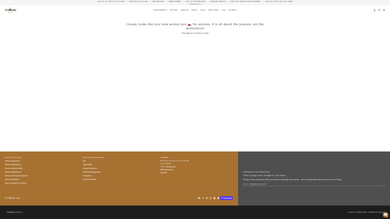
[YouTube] (218, 198)
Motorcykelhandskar (14, 168)
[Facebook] (199, 198)
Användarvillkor (89, 179)
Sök (84, 161)
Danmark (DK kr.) (195, 4)
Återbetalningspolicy (92, 172)
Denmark (163, 172)
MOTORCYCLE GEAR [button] (13, 158)
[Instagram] (211, 198)
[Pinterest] (207, 198)
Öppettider (87, 164)
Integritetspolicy (90, 168)
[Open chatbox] (385, 215)
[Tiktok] (203, 198)
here (188, 33)
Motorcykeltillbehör (13, 172)
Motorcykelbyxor (12, 179)
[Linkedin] (214, 198)
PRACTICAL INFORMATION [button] (93, 158)
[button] (160, 10)
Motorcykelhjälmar (13, 164)
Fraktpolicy (87, 175)
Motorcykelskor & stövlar (15, 183)
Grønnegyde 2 (171, 167)
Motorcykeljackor (12, 161)
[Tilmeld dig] (382, 184)
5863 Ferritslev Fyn (166, 170)
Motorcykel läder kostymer (16, 175)
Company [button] (164, 158)
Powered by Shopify (376, 212)
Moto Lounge (356, 212)
